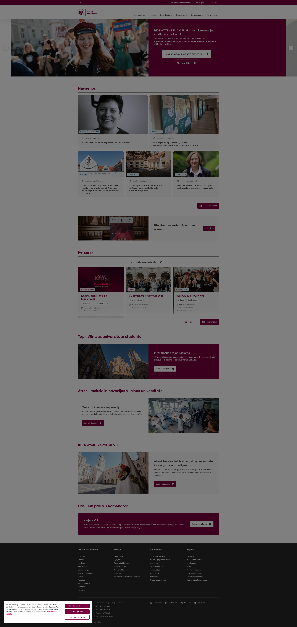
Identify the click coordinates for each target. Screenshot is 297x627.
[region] (48, 612)
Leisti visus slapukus (77, 606)
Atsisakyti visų (77, 611)
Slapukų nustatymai (77, 617)
